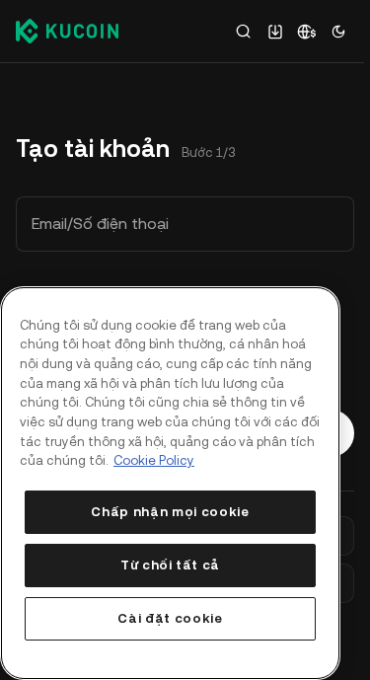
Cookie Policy (153, 460)
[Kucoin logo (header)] (67, 30)
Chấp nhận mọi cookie (170, 511)
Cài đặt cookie (169, 618)
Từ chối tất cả (170, 565)
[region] (170, 483)
